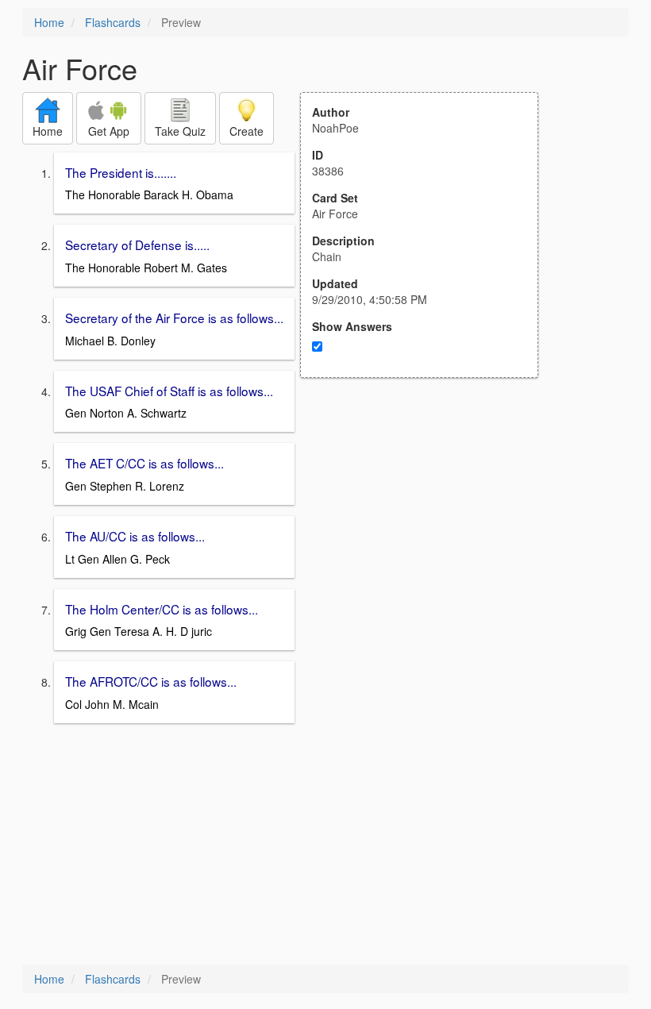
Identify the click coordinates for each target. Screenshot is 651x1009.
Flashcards (113, 22)
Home (49, 22)
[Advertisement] (428, 533)
